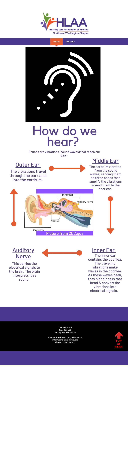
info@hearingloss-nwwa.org (65, 340)
